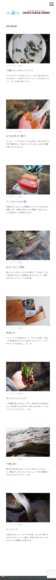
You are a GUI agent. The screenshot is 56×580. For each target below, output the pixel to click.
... (30, 81)
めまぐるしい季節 (15, 267)
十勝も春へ (12, 464)
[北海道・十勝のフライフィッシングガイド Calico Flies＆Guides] (28, 11)
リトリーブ (12, 529)
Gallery (20, 65)
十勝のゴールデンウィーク (19, 70)
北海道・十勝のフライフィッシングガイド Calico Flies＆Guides (28, 578)
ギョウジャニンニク (16, 398)
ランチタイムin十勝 (16, 201)
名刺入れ (10, 333)
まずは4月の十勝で (16, 136)
